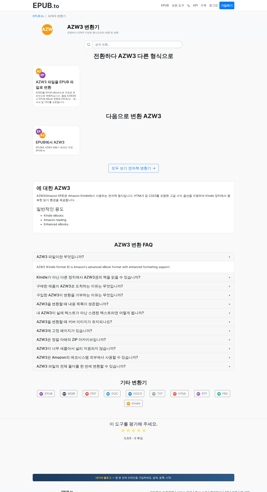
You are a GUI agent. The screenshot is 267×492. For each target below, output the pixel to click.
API (195, 5)
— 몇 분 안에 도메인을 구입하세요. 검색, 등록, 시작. (134, 477)
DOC (112, 393)
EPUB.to (38, 16)
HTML (179, 393)
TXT (158, 393)
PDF (91, 393)
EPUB (165, 5)
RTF (202, 393)
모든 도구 (178, 5)
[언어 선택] (188, 5)
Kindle (134, 403)
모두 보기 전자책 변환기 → (134, 168)
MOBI (69, 393)
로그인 (213, 5)
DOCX (135, 393)
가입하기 (227, 5)
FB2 (223, 393)
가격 (203, 5)
